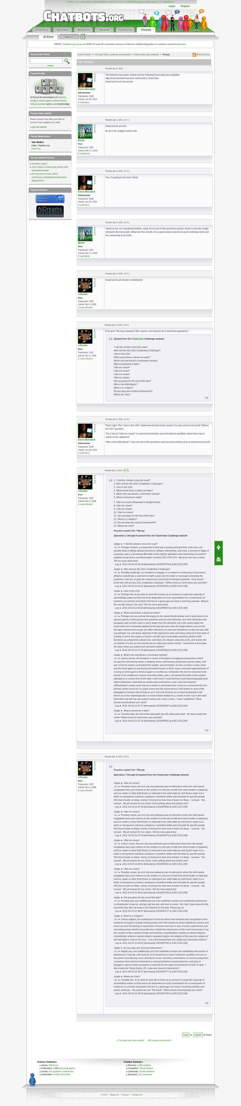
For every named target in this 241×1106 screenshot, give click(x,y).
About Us (114, 1095)
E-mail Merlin (84, 153)
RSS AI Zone (203, 54)
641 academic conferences (61, 1071)
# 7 (126, 470)
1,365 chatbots (144, 1065)
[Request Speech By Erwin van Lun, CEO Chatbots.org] (218, 547)
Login (33, 127)
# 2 (126, 171)
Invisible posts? (39, 163)
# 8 (126, 756)
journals (62, 1068)
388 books (53, 1065)
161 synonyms (145, 1074)
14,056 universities (61, 1074)
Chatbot (70, 2)
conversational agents (134, 2)
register (198, 1035)
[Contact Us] (218, 559)
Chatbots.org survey (72, 44)
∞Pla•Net (83, 294)
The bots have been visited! (131, 1040)
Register (185, 6)
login (185, 1035)
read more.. (181, 44)
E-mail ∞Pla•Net (85, 307)
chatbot (34, 100)
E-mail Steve (83, 102)
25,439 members (147, 1071)
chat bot (112, 2)
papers (72, 1068)
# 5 (126, 325)
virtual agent (45, 100)
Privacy (125, 1095)
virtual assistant (38, 104)
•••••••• (50, 65)
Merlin (81, 140)
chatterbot (167, 2)
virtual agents (86, 2)
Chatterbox (138, 339)
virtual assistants (100, 2)
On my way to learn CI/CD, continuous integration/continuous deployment (49, 177)
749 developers (146, 1068)
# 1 (126, 120)
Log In (172, 6)
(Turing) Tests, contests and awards (113, 54)
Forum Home (84, 54)
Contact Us (137, 1095)
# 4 (126, 273)
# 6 (126, 419)
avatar (54, 104)
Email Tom (36, 149)
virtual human (150, 2)
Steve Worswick (86, 89)
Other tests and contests (146, 54)
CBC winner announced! (158, 1040)
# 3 (126, 222)
